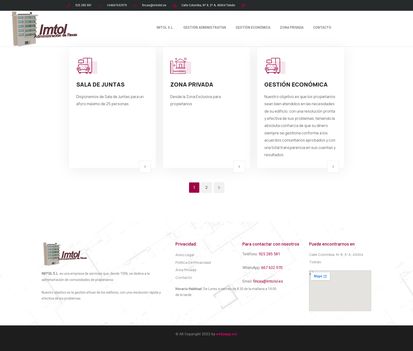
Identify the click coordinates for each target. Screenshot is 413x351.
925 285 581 (269, 254)
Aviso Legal (184, 254)
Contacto (183, 277)
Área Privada (185, 269)
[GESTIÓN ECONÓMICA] (333, 167)
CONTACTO (322, 27)
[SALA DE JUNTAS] (145, 167)
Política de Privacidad (193, 262)
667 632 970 (272, 267)
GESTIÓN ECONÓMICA (253, 27)
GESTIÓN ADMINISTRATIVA (204, 27)
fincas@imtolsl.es (268, 281)
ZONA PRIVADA (292, 27)
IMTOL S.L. (165, 27)
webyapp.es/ (227, 334)
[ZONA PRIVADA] (239, 167)
